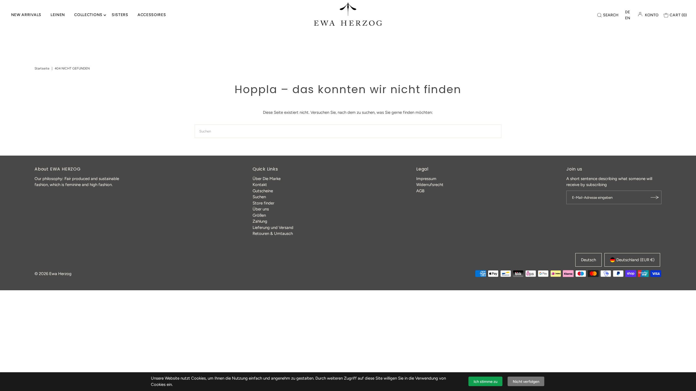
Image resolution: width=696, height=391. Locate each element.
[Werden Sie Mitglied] (654, 197)
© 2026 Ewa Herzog (53, 273)
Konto (651, 15)
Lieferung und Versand (273, 227)
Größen (259, 215)
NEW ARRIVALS (26, 14)
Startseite (42, 68)
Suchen (259, 196)
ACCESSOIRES (152, 14)
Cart (678, 15)
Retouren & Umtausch (273, 233)
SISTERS (120, 14)
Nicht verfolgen (526, 381)
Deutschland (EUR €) (635, 259)
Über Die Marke (267, 178)
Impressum (426, 178)
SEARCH (611, 15)
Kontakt (260, 184)
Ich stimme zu (486, 381)
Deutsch (588, 259)
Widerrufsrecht (429, 184)
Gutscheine (263, 190)
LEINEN (58, 14)
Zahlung (260, 221)
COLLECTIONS (88, 14)
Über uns (261, 209)
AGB (420, 190)
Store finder (263, 203)
